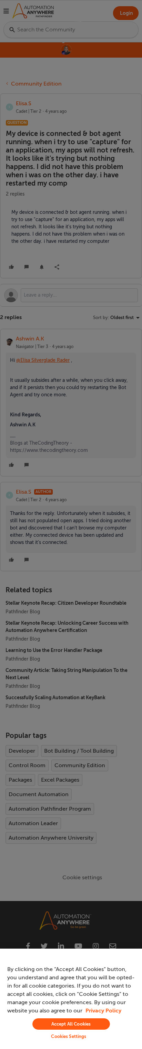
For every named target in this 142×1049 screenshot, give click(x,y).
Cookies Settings (68, 1036)
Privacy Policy (103, 1011)
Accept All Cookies (71, 1024)
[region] (71, 999)
